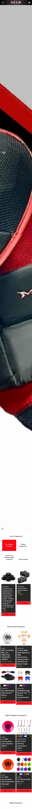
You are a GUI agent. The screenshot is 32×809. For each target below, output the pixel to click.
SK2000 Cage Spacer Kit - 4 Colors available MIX (23, 694)
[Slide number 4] (16, 268)
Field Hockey (23, 559)
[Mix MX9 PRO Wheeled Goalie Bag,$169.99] (24, 577)
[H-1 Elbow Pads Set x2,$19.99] (24, 764)
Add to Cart (24, 603)
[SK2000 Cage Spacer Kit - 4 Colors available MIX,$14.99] (24, 676)
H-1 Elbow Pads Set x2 (24, 780)
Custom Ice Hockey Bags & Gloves (9, 557)
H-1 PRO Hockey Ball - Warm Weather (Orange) (7, 780)
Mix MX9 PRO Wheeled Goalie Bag (23, 590)
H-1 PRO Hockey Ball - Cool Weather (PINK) (7, 742)
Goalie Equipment (23, 545)
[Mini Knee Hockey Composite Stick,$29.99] (24, 726)
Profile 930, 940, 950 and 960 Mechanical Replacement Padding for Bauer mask (23, 657)
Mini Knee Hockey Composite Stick (21, 744)
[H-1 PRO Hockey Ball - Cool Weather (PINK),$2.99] (8, 726)
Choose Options (8, 614)
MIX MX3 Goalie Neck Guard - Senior (7, 693)
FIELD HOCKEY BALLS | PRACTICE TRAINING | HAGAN (7, 654)
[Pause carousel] (4, 528)
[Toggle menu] (4, 2)
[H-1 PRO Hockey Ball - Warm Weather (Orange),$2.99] (8, 764)
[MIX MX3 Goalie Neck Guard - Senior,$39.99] (8, 676)
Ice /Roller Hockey (9, 545)
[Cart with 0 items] (27, 2)
